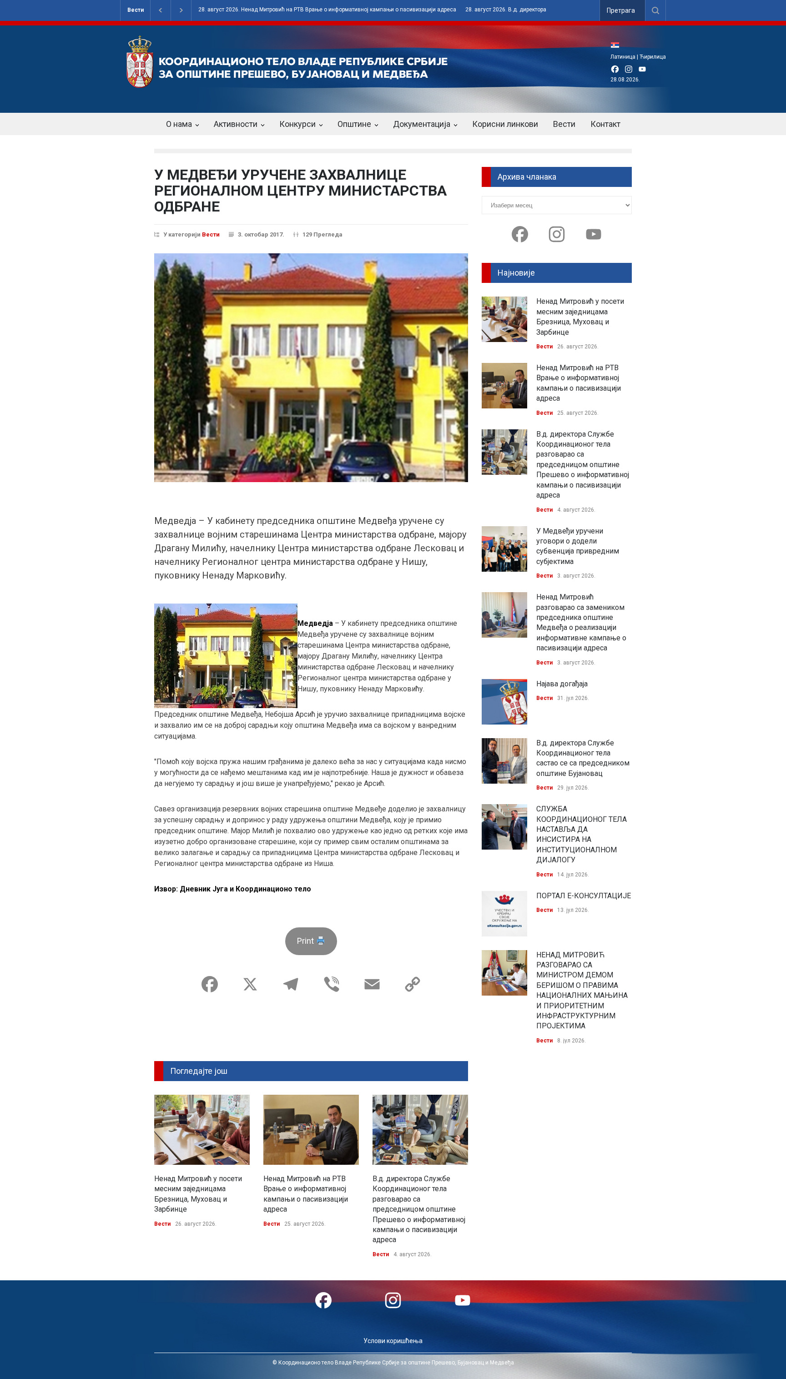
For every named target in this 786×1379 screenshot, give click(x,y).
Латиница (622, 57)
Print (306, 941)
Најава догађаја (562, 683)
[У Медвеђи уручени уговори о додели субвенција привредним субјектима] (504, 549)
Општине (354, 124)
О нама (179, 124)
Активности (235, 124)
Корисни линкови (505, 124)
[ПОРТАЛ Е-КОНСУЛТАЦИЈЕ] (504, 913)
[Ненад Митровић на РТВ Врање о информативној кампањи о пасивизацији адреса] (311, 1130)
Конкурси (297, 124)
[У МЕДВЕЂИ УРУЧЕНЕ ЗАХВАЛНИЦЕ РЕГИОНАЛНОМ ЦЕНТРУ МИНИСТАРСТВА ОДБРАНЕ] (311, 368)
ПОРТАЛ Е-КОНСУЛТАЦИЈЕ (583, 895)
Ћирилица (653, 57)
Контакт (605, 124)
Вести (135, 10)
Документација (421, 124)
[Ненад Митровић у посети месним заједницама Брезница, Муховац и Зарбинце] (202, 1130)
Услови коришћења (393, 1340)
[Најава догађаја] (504, 702)
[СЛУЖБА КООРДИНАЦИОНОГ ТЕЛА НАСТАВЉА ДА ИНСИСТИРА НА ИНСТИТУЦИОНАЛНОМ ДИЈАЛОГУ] (504, 827)
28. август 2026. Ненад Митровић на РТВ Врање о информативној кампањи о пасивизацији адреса (327, 10)
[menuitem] (617, 44)
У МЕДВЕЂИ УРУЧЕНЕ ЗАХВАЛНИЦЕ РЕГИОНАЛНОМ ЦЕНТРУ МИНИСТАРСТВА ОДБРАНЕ (300, 190)
